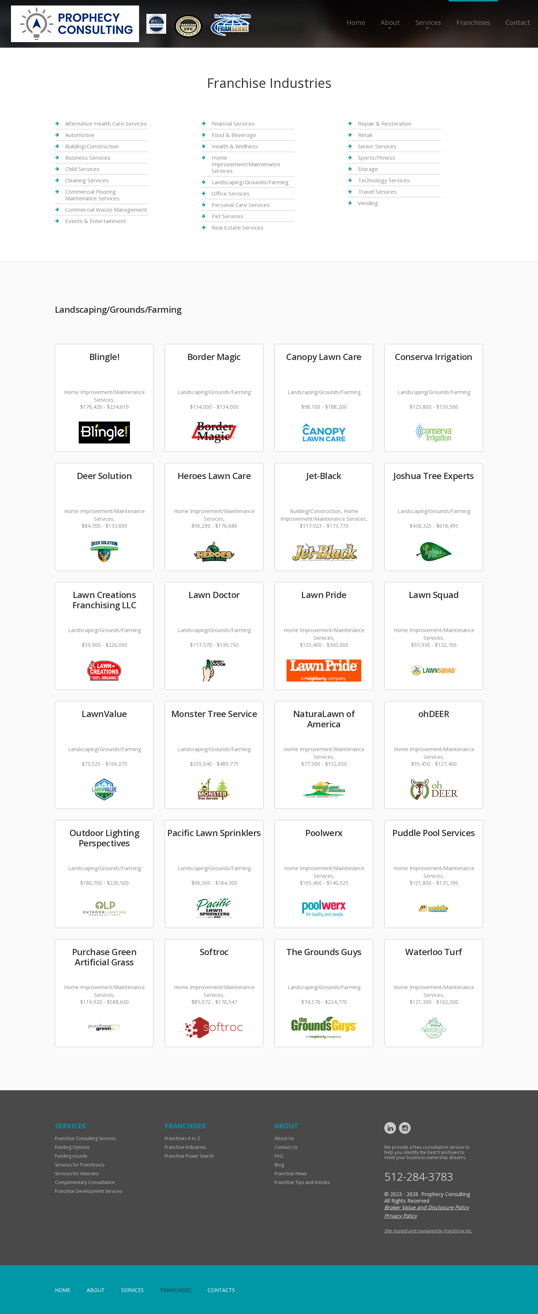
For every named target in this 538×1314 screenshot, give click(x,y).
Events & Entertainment (95, 220)
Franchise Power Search (189, 1156)
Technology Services (384, 180)
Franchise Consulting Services (85, 1138)
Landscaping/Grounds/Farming (250, 182)
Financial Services (233, 123)
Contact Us (285, 1147)
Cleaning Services (87, 180)
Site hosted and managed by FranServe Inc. (428, 1231)
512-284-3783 (418, 1176)
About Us (284, 1138)
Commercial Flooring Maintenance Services (92, 195)
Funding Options (72, 1147)
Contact (517, 22)
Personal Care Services (241, 204)
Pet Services (227, 216)
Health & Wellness (235, 146)
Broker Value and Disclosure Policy (426, 1207)
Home (356, 22)
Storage (368, 168)
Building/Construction (92, 146)
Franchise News (290, 1173)
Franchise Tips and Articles (302, 1182)
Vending (368, 203)
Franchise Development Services (88, 1191)
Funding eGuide (71, 1156)
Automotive (79, 134)
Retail (365, 134)
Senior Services (377, 146)
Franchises (473, 22)
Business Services (88, 157)
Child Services (82, 168)
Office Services (231, 193)
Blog (279, 1165)
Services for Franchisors (79, 1165)
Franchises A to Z (182, 1138)
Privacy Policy (400, 1215)
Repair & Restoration (384, 123)
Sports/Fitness (376, 157)
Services (428, 22)
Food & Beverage (234, 134)
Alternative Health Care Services (106, 123)
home (62, 1290)
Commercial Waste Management (106, 209)
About (390, 22)
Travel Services (377, 191)
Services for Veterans (76, 1173)
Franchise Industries (185, 1147)
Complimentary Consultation (85, 1182)
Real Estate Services (238, 227)
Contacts (221, 1290)
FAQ (278, 1156)
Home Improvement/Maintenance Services (246, 164)
